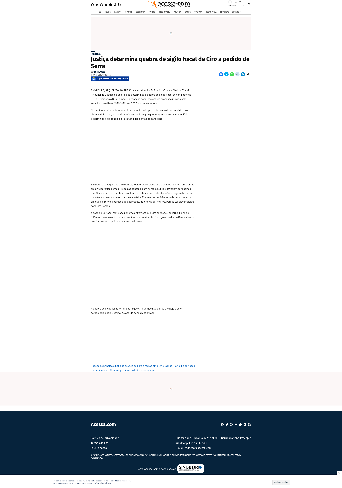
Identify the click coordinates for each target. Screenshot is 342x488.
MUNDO (152, 12)
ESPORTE (128, 12)
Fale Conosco (99, 447)
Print (248, 74)
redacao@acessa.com (198, 447)
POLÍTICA (177, 12)
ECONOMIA (140, 12)
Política (96, 54)
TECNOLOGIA (211, 12)
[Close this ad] (339, 473)
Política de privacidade (105, 438)
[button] (221, 74)
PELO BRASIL (164, 12)
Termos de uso (99, 443)
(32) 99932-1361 (198, 443)
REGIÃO (117, 12)
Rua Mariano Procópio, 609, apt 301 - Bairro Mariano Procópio (213, 438)
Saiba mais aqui (105, 483)
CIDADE (107, 12)
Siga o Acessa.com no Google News (112, 79)
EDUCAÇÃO (224, 12)
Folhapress (99, 72)
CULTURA (198, 12)
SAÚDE (188, 12)
